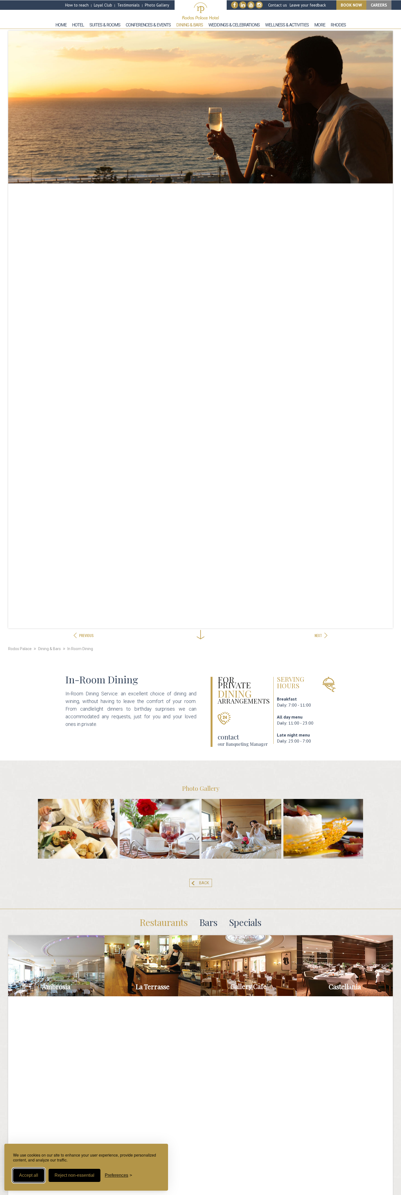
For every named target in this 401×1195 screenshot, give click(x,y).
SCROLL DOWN (200, 619)
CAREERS (379, 5)
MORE (56, 971)
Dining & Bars (49, 649)
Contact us (277, 5)
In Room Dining (80, 649)
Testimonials (128, 5)
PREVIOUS (86, 635)
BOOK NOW (351, 5)
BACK (204, 883)
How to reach (77, 5)
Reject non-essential (74, 1175)
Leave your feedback (308, 5)
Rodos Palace (20, 649)
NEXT (318, 635)
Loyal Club (103, 5)
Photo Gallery (157, 5)
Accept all (28, 1175)
